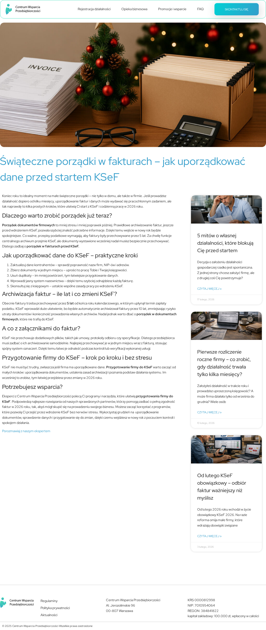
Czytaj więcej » (209, 289)
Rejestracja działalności (94, 9)
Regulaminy (49, 601)
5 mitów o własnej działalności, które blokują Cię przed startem (225, 243)
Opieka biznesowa (134, 9)
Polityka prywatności (55, 608)
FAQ (200, 9)
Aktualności (49, 615)
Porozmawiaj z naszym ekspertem (26, 431)
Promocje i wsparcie (172, 9)
